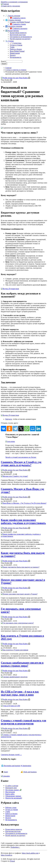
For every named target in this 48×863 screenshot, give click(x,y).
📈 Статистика (15, 43)
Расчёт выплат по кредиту (15, 835)
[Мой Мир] (32, 428)
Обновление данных (13, 796)
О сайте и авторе (11, 786)
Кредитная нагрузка (13, 831)
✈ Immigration (26, 766)
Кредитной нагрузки (18, 35)
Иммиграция (15, 53)
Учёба (12, 47)
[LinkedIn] (38, 428)
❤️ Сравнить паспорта (18, 28)
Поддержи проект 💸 (13, 790)
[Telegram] (15, 428)
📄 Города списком (12, 16)
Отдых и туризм (16, 45)
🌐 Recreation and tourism (10, 766)
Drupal (12, 861)
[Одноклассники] (9, 428)
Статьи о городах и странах (15, 70)
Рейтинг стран (10, 807)
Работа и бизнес (16, 49)
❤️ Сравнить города (17, 18)
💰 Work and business (29, 772)
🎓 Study (4, 772)
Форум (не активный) (13, 798)
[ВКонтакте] (3, 428)
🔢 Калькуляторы (12, 31)
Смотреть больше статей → (11, 755)
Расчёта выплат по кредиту (20, 39)
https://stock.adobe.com (30, 853)
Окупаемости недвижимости (21, 37)
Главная (8, 68)
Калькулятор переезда (18, 33)
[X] (21, 428)
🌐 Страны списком (13, 20)
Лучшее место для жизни (10, 6)
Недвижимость (15, 57)
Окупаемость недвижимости (16, 833)
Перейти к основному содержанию (14, 2)
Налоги (13, 55)
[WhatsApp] (26, 428)
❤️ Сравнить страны (18, 24)
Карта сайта (9, 794)
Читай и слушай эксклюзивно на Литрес (20, 457)
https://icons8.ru (6, 855)
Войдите (8, 419)
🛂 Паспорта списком (13, 26)
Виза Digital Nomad (17, 51)
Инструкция (10, 792)
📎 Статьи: (9, 41)
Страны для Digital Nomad (20, 22)
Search (3, 61)
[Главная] (5, 4)
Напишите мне (11, 788)
